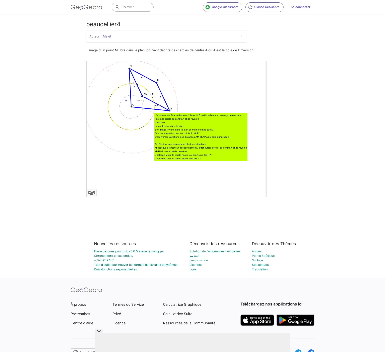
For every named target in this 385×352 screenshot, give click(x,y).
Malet (107, 36)
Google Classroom (225, 7)
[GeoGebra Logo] (86, 7)
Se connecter (300, 7)
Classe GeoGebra (267, 7)
